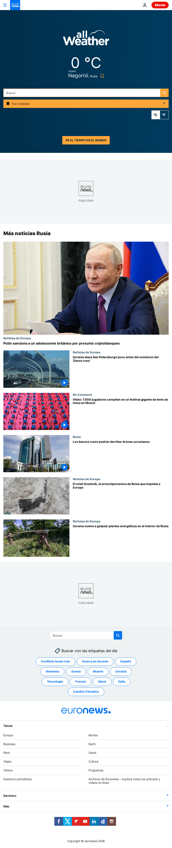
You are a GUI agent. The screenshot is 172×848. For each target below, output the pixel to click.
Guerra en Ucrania (95, 661)
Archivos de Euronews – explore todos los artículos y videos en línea (124, 780)
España (125, 661)
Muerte (98, 671)
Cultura (93, 761)
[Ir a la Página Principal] (15, 5)
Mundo (93, 735)
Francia (80, 681)
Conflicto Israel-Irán (55, 661)
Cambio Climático (86, 691)
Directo (160, 5)
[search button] (164, 93)
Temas (8, 725)
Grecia (76, 671)
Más (6, 806)
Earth (92, 744)
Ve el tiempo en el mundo (86, 140)
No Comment (82, 394)
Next (6, 752)
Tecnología (55, 681)
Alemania (52, 671)
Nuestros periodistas (17, 779)
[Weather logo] (86, 39)
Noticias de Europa (17, 338)
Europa (8, 735)
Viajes (7, 761)
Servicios (9, 795)
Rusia (77, 436)
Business (9, 744)
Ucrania (120, 671)
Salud (102, 681)
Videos (8, 770)
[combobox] (86, 93)
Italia (121, 681)
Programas (96, 770)
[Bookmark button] (101, 76)
